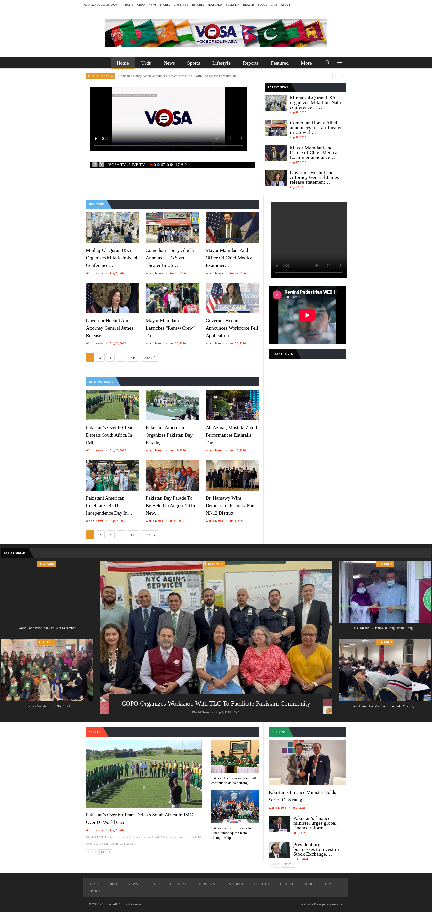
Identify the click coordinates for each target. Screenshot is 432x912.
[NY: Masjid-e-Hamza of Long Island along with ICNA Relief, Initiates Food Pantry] (385, 592)
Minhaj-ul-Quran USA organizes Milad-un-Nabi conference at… (315, 102)
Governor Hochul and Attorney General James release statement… (314, 177)
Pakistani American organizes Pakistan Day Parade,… (169, 435)
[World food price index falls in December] (47, 592)
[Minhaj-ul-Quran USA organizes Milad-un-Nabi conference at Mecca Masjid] (276, 103)
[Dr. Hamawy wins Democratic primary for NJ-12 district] (232, 475)
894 (133, 534)
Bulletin (233, 4)
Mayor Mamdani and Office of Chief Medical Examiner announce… (314, 152)
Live (274, 4)
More (306, 63)
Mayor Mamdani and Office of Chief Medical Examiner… (230, 257)
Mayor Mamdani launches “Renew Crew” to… (170, 328)
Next (148, 357)
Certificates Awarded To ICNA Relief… (47, 706)
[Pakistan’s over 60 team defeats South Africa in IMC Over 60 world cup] (112, 405)
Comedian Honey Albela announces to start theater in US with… (316, 127)
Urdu (141, 4)
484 (133, 357)
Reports (198, 4)
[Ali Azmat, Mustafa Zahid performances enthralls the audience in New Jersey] (232, 405)
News (152, 4)
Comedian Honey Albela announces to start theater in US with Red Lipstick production (177, 76)
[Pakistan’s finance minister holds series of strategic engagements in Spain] (307, 762)
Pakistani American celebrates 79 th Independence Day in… (109, 505)
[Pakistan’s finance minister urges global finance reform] (279, 824)
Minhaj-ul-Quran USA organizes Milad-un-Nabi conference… (112, 257)
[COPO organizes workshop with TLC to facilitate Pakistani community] (216, 637)
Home (129, 4)
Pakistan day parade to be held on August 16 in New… (170, 505)
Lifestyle (181, 4)
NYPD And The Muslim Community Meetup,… (385, 706)
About (285, 4)
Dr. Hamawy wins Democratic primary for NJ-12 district (230, 505)
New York (215, 564)
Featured (215, 4)
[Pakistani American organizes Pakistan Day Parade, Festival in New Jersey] (172, 405)
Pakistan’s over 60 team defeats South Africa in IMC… (110, 435)
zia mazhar (335, 904)
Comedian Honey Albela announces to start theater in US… (170, 257)
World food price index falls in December (47, 628)
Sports (165, 4)
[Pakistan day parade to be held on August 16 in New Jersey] (172, 475)
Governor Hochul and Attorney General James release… (109, 328)
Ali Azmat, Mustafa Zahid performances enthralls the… (231, 435)
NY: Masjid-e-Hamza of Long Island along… (385, 628)
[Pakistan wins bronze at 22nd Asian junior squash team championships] (235, 806)
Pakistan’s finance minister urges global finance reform (315, 822)
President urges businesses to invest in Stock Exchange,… (316, 849)
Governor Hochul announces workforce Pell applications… (232, 328)
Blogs (262, 4)
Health (248, 4)
